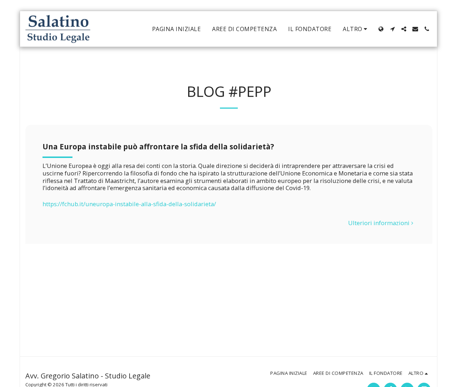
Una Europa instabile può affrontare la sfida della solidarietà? (158, 147)
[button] (392, 29)
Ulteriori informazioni (379, 223)
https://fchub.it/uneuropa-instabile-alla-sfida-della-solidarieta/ (129, 204)
